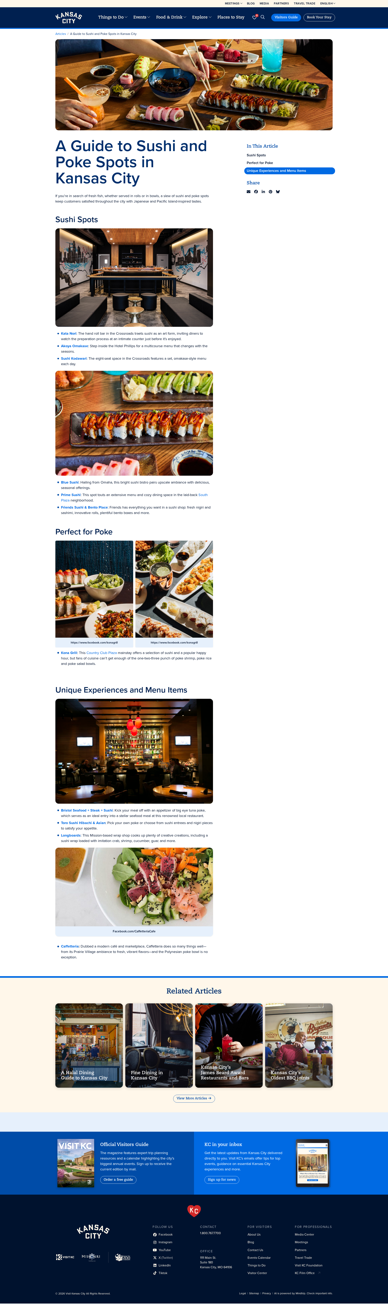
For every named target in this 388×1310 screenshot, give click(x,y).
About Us (254, 1234)
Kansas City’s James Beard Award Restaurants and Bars (225, 1073)
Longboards (71, 835)
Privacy (266, 1293)
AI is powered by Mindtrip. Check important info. (303, 1293)
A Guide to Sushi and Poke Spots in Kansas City (103, 33)
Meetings (232, 3)
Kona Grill (69, 652)
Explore (200, 18)
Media (264, 3)
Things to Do (111, 18)
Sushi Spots (256, 155)
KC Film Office (305, 1273)
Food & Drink (169, 18)
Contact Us (255, 1250)
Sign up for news (222, 1180)
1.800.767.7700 (210, 1233)
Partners (281, 3)
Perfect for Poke (260, 163)
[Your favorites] (254, 17)
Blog (251, 3)
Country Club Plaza (101, 652)
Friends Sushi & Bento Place (84, 507)
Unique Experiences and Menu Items (276, 170)
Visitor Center (257, 1273)
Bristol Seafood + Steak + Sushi (87, 810)
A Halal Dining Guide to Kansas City (84, 1075)
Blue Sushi (70, 482)
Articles (60, 33)
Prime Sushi (71, 494)
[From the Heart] (194, 1211)
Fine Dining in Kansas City (147, 1075)
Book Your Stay (319, 17)
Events (139, 18)
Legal (242, 1293)
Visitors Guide (286, 17)
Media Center (304, 1234)
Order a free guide (118, 1180)
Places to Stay (231, 18)
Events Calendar (259, 1257)
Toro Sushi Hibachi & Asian (83, 822)
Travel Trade (304, 3)
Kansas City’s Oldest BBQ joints (290, 1075)
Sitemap (254, 1293)
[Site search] (262, 17)
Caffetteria (70, 946)
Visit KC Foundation (309, 1265)
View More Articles (192, 1098)
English (326, 3)
